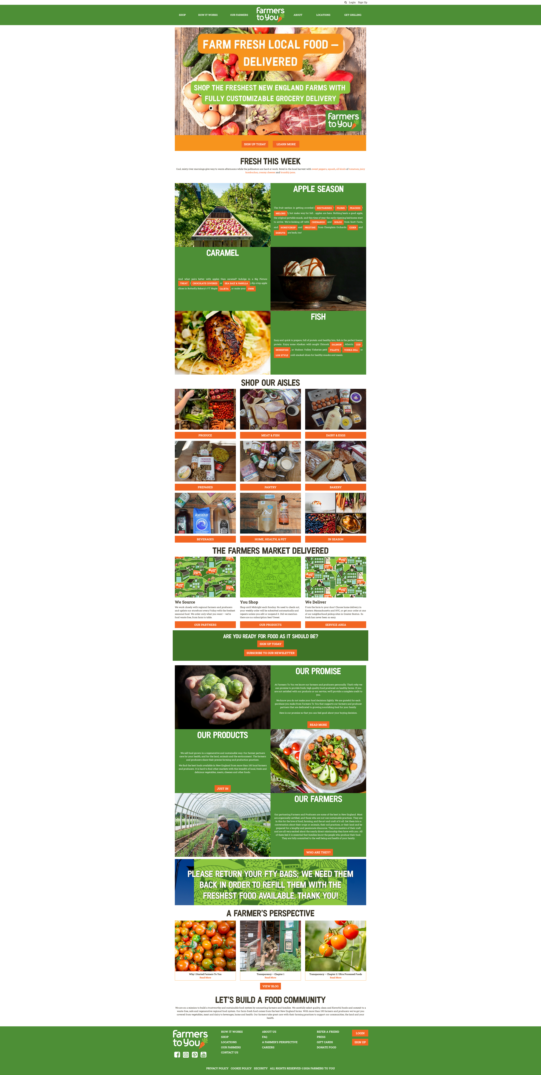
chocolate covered (205, 283)
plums (341, 207)
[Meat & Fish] (270, 408)
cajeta (224, 288)
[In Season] (335, 512)
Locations (323, 15)
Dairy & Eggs (335, 435)
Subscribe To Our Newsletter (271, 653)
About (298, 15)
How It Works (208, 15)
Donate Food (326, 1047)
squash (331, 168)
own (251, 288)
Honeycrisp (288, 227)
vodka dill (351, 349)
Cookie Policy (241, 1068)
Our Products (270, 624)
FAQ (264, 1037)
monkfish (282, 349)
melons (280, 213)
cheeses (271, 172)
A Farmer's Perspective (280, 1042)
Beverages (205, 539)
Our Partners (205, 624)
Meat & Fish (270, 435)
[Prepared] (205, 460)
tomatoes (354, 168)
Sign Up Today (255, 144)
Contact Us (229, 1052)
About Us (269, 1031)
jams (292, 172)
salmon (337, 344)
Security (261, 1068)
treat (184, 283)
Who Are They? (318, 852)
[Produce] (205, 408)
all (337, 168)
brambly (285, 172)
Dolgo (338, 222)
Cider (352, 227)
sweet (315, 168)
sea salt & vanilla (236, 283)
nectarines (324, 207)
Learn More (286, 144)
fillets (334, 349)
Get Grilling (352, 15)
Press (321, 1037)
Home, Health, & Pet (270, 539)
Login (352, 2)
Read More (318, 724)
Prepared (205, 487)
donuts (280, 232)
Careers (268, 1047)
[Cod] (222, 342)
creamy (263, 172)
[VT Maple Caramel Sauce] (318, 278)
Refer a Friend (328, 1031)
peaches (355, 207)
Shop (182, 15)
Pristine (310, 227)
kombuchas (251, 172)
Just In (222, 788)
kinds (343, 168)
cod (358, 344)
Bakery (336, 487)
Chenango (318, 222)
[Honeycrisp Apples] (222, 214)
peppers (323, 168)
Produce (205, 435)
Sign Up (362, 2)
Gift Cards (325, 1042)
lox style (282, 355)
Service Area (335, 624)
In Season (335, 539)
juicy (362, 168)
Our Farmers (239, 15)
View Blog (270, 986)
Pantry (270, 487)
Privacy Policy (217, 1068)
